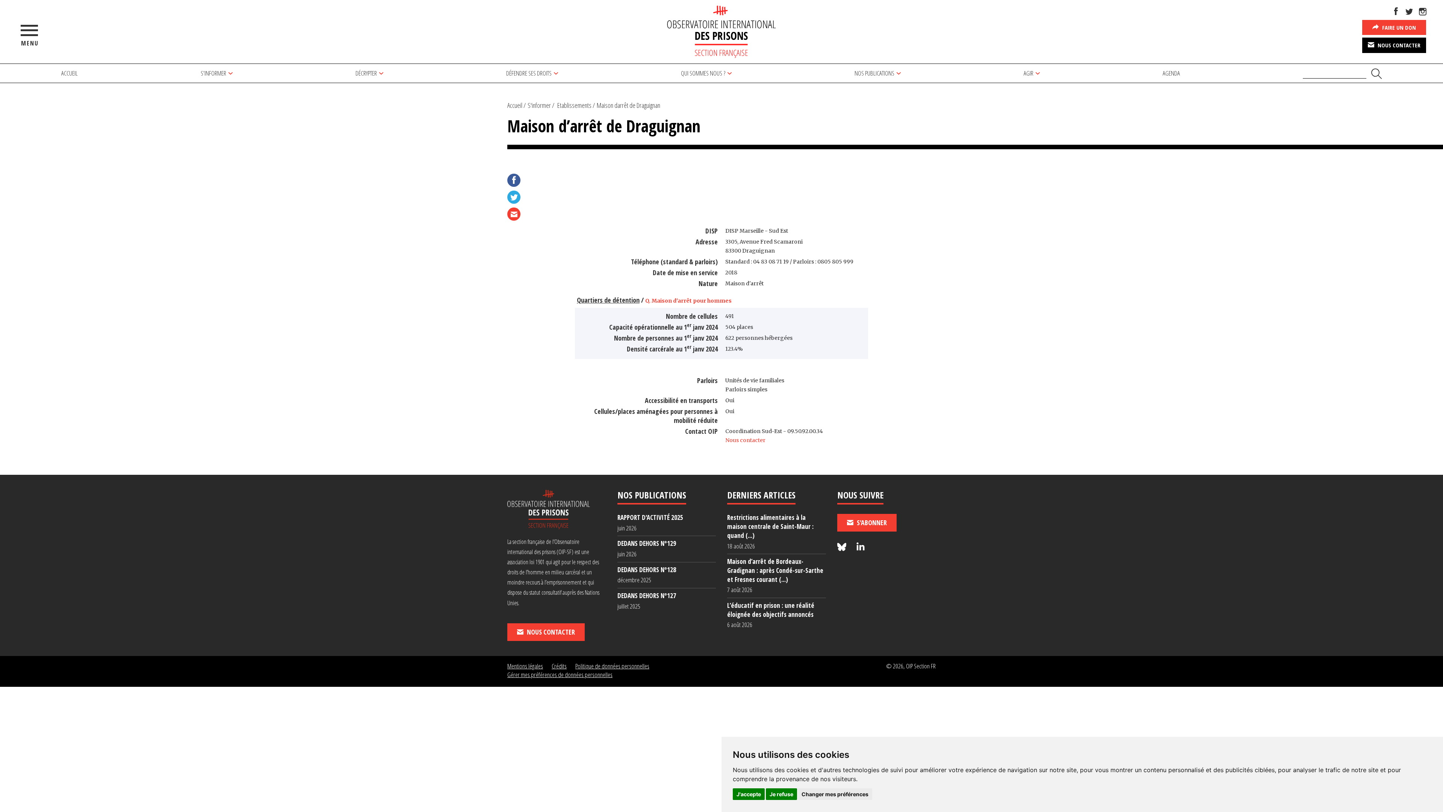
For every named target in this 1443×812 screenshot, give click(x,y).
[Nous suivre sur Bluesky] (843, 547)
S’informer (213, 73)
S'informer (539, 105)
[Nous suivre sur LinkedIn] (860, 547)
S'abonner (871, 522)
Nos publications (874, 73)
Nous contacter (1398, 45)
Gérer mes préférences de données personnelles (560, 674)
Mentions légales (525, 666)
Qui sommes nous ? (703, 73)
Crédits (559, 666)
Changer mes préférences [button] (835, 794)
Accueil (69, 73)
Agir (1028, 73)
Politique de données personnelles (612, 666)
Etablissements (574, 105)
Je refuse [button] (781, 794)
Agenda (1171, 73)
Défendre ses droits (529, 73)
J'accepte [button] (749, 794)
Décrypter (366, 73)
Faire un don (1398, 27)
